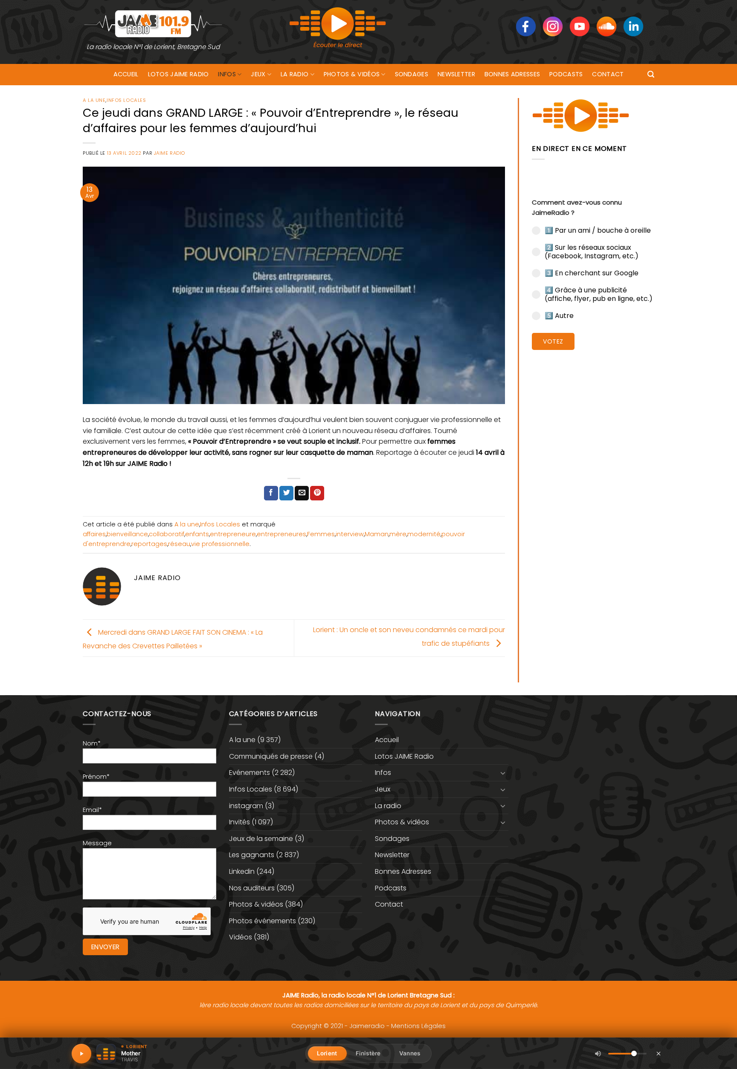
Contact (608, 74)
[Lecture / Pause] (81, 1053)
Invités (239, 822)
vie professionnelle (220, 544)
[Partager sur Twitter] (286, 493)
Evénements (249, 772)
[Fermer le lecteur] (658, 1053)
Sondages (411, 74)
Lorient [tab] (327, 1053)
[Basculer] (503, 773)
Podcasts (566, 74)
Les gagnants (251, 855)
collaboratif (166, 534)
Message (97, 843)
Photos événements (262, 921)
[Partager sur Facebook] (271, 493)
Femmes (321, 534)
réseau (179, 544)
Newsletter (456, 74)
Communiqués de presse (271, 756)
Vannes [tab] (409, 1053)
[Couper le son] (598, 1053)
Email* (92, 810)
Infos (226, 74)
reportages (149, 544)
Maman (377, 534)
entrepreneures (281, 534)
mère (397, 534)
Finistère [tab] (368, 1053)
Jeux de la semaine (261, 839)
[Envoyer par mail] (302, 493)
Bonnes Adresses (512, 74)
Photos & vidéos (352, 74)
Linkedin (242, 871)
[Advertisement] (593, 488)
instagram (246, 806)
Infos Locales (126, 100)
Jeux (258, 74)
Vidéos (240, 937)
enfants (197, 534)
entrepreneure (233, 534)
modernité (424, 534)
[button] (650, 74)
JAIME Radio (169, 153)
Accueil (126, 74)
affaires (94, 534)
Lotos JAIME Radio (178, 74)
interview (350, 534)
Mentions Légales (418, 1026)
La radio (294, 74)
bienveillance (127, 534)
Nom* (92, 743)
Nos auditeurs (252, 888)
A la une (94, 100)
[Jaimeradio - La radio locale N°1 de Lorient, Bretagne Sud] (153, 23)
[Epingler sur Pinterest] (317, 493)
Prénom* (96, 776)
